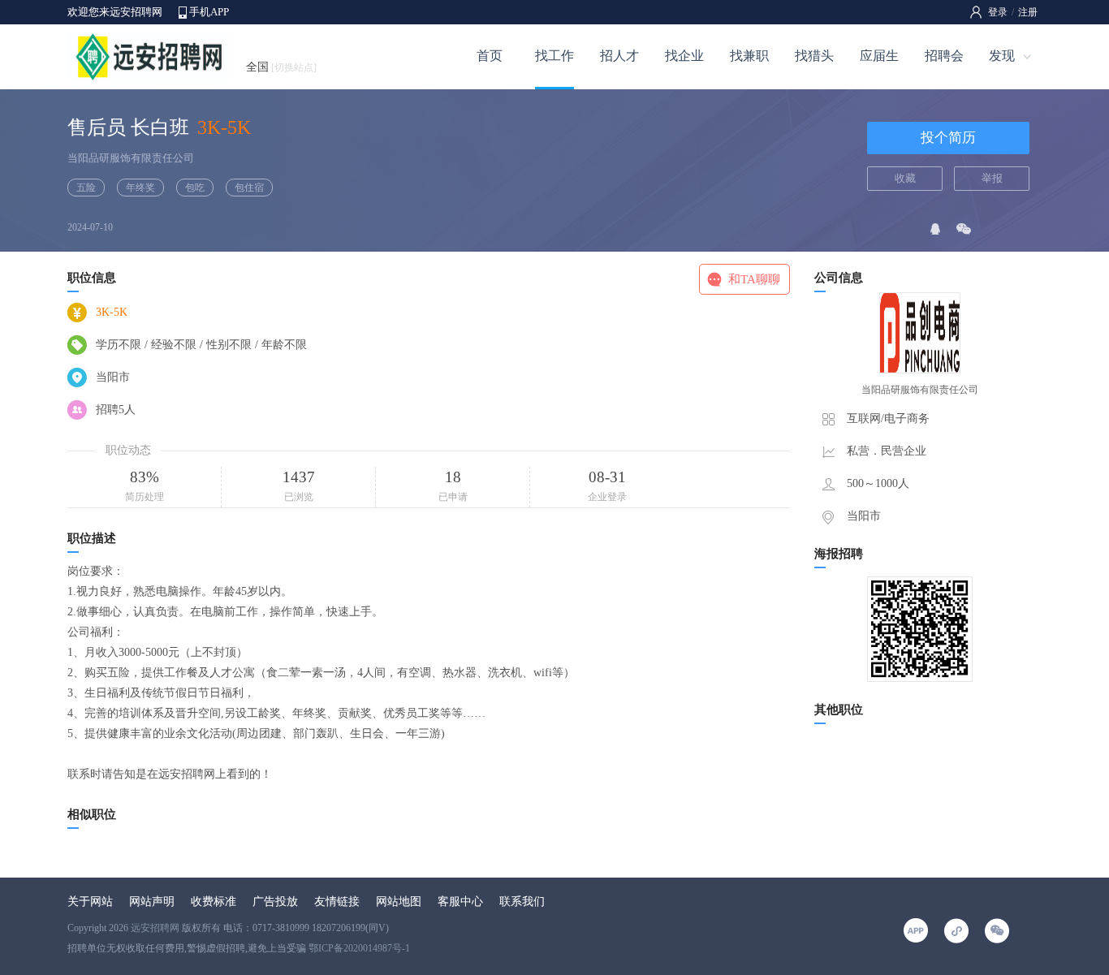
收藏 (905, 178)
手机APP (209, 12)
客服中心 (460, 901)
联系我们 (522, 901)
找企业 (684, 56)
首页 (490, 56)
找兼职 (749, 56)
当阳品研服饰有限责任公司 (130, 158)
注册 (1028, 12)
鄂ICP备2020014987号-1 (359, 948)
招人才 (619, 56)
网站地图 (398, 901)
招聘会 (944, 56)
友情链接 (337, 901)
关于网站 (90, 901)
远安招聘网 (155, 928)
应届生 (879, 56)
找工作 (554, 56)
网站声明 (152, 901)
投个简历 (948, 137)
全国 (281, 67)
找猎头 (814, 56)
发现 (1002, 56)
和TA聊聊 (754, 279)
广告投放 (275, 901)
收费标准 (213, 901)
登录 (998, 12)
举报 (992, 178)
